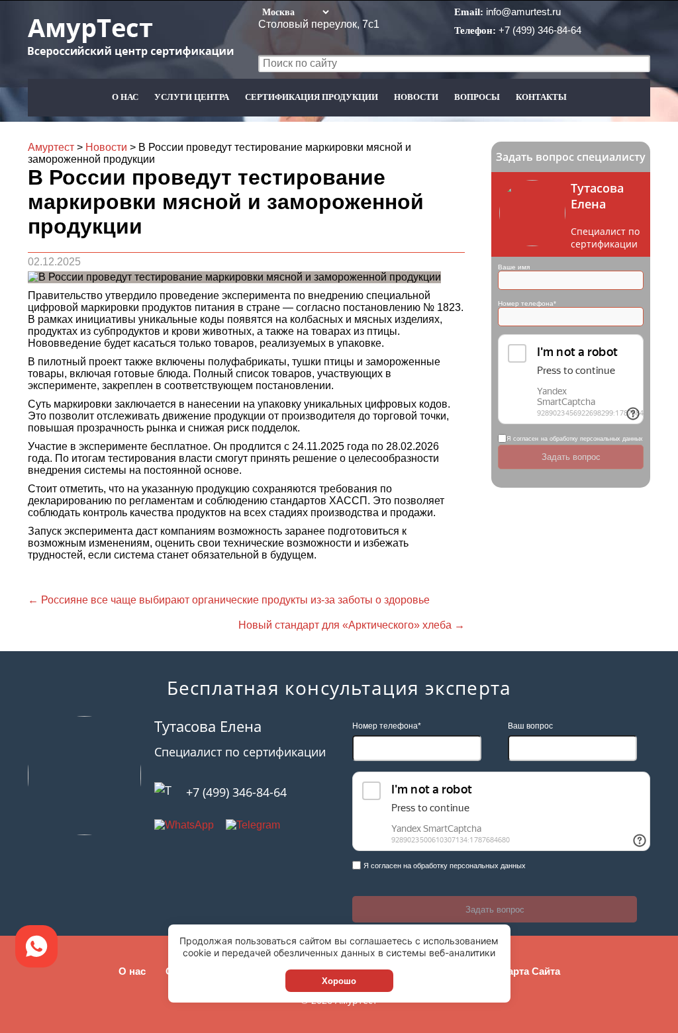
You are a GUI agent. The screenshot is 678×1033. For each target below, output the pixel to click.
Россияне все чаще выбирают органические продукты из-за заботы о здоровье (229, 600)
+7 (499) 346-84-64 (540, 30)
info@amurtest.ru (523, 11)
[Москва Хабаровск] (294, 11)
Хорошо (339, 981)
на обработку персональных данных (592, 438)
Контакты (541, 97)
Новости (416, 97)
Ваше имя (514, 267)
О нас (125, 97)
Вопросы (477, 97)
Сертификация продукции (311, 97)
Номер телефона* (527, 303)
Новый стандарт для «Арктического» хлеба (351, 625)
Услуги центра (191, 97)
